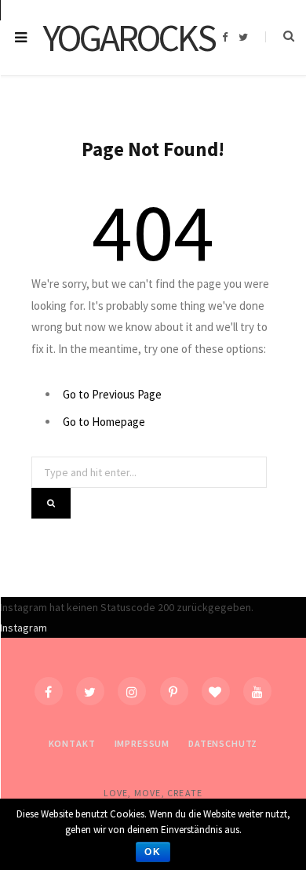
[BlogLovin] (216, 691)
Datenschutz (222, 743)
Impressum (142, 743)
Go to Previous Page (112, 394)
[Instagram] (132, 691)
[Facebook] (49, 691)
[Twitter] (90, 691)
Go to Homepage (104, 421)
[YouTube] (257, 691)
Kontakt (72, 743)
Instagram (23, 628)
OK (153, 851)
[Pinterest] (174, 691)
